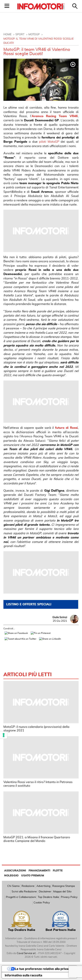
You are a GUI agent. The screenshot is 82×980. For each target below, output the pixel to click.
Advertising (43, 886)
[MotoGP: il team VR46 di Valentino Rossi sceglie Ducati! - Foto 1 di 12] (41, 80)
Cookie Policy (42, 902)
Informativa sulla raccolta (23, 975)
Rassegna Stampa (63, 886)
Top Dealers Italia (48, 897)
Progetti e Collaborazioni (21, 897)
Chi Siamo (13, 886)
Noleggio (11, 875)
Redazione (28, 886)
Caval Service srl (26, 953)
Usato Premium (32, 875)
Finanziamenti (39, 870)
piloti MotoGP (49, 141)
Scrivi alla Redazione (24, 891)
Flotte (58, 870)
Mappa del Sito (62, 891)
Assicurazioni (15, 870)
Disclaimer (45, 891)
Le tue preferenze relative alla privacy (43, 969)
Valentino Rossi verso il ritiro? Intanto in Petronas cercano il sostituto (37, 784)
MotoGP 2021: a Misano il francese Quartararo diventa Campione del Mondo (36, 839)
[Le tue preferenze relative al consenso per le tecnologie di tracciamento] (3, 735)
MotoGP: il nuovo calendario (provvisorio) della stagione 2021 (36, 728)
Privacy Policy (69, 897)
